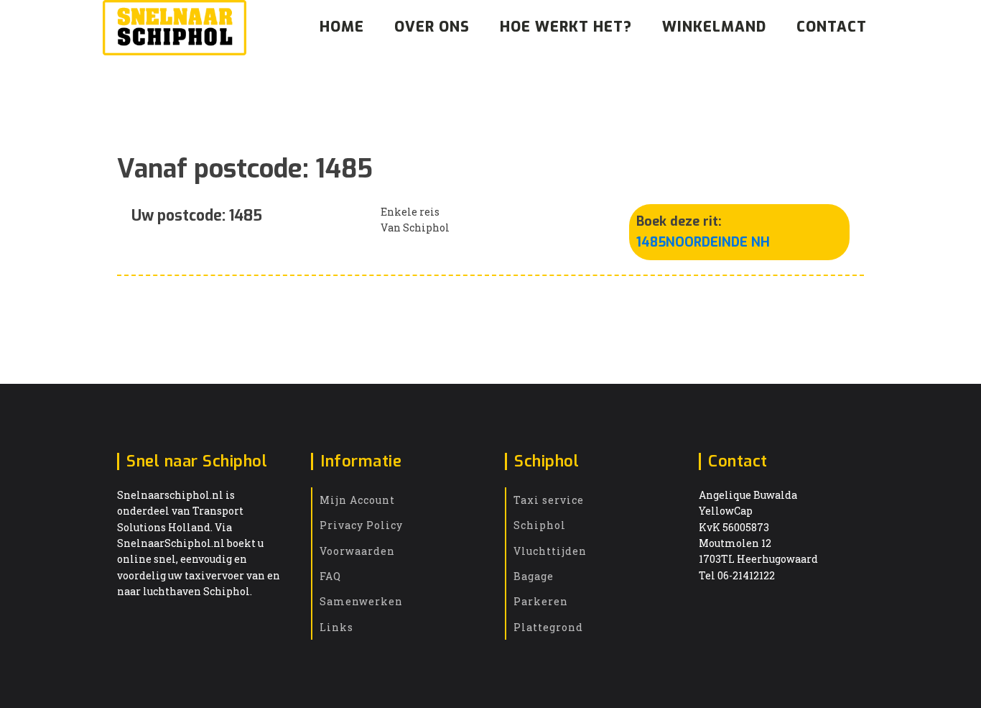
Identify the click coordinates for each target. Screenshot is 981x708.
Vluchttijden (550, 551)
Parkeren (540, 601)
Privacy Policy (361, 525)
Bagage (533, 576)
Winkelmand (714, 27)
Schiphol (539, 525)
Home (342, 27)
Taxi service (548, 500)
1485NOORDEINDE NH (703, 242)
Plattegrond (548, 627)
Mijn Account (357, 500)
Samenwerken (361, 601)
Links (336, 627)
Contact (831, 27)
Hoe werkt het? (566, 27)
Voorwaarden (357, 551)
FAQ (330, 576)
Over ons (432, 27)
